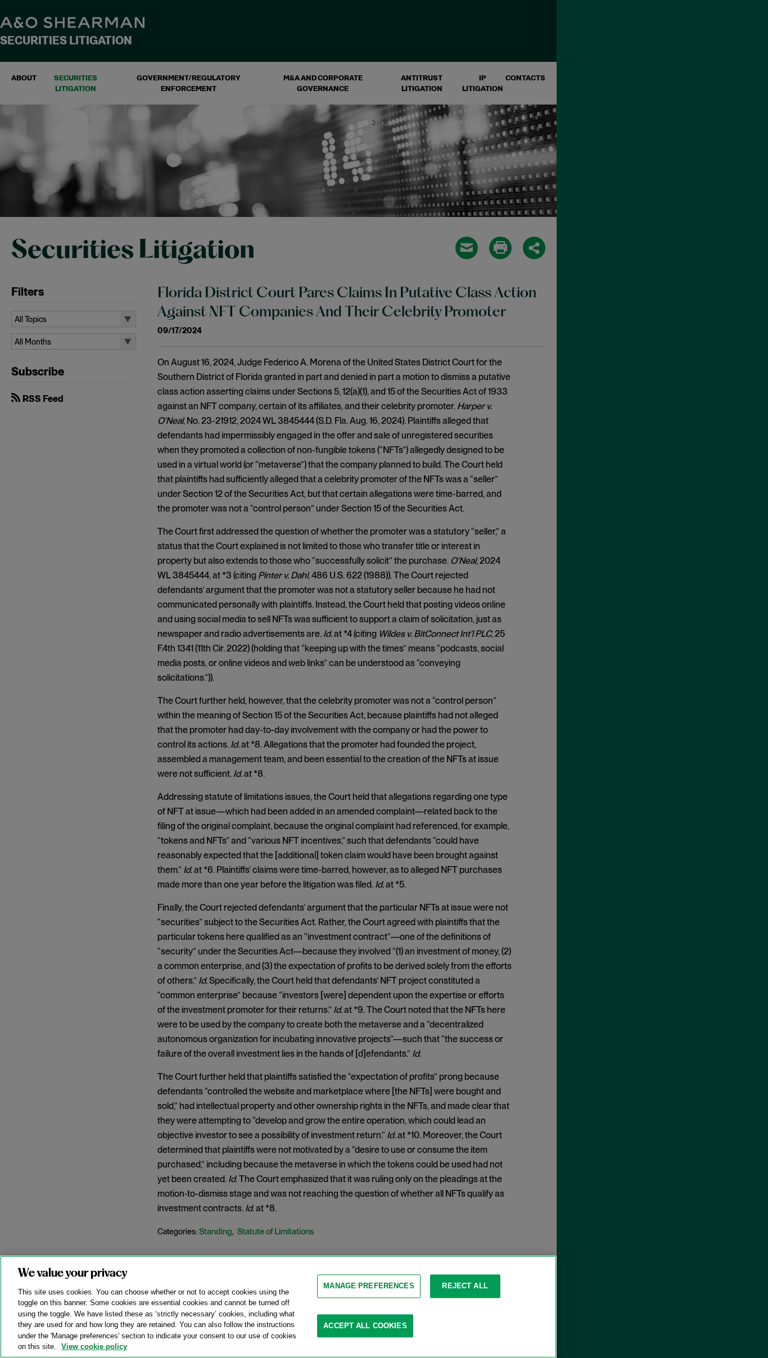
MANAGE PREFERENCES (368, 1286)
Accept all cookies (364, 1325)
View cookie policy (94, 1346)
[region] (278, 1307)
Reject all (464, 1286)
